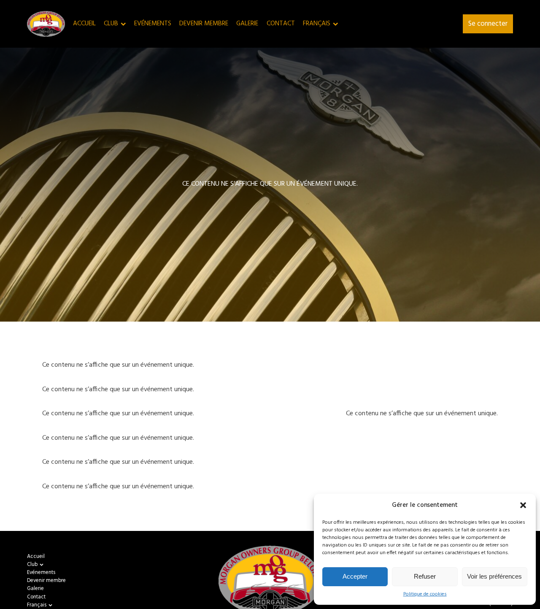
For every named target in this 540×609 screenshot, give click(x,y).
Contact (281, 24)
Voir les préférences (494, 576)
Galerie (247, 24)
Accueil (84, 24)
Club (111, 24)
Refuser (425, 576)
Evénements (152, 24)
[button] (523, 505)
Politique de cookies (425, 594)
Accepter (355, 576)
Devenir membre (203, 24)
